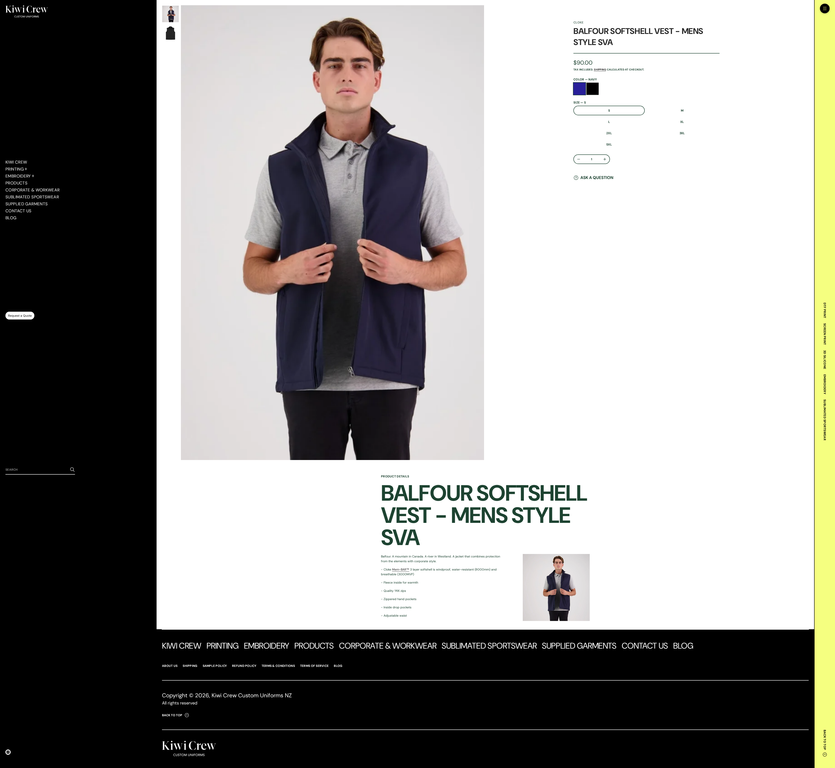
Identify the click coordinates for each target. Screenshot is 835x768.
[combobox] (36, 469)
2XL (609, 133)
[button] (40, 470)
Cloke (578, 22)
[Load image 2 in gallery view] (170, 33)
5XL (609, 144)
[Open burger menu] (825, 8)
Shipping (600, 69)
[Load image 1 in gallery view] (170, 14)
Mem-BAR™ (400, 569)
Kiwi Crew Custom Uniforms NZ (252, 695)
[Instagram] (8, 752)
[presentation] (332, 232)
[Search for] (72, 469)
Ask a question (596, 177)
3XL (682, 133)
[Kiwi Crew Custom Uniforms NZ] (26, 11)
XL (682, 122)
